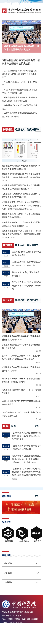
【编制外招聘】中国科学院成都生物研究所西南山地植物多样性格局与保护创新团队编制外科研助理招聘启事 (26, 474)
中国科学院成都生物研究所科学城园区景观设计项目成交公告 (26, 264)
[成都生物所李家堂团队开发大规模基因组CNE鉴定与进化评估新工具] (21, 150)
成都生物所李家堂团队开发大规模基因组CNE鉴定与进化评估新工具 (21, 167)
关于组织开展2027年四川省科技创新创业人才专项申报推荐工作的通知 (26, 285)
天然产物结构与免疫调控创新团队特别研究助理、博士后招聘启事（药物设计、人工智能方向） (26, 459)
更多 (37, 129)
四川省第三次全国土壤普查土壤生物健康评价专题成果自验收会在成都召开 (21, 380)
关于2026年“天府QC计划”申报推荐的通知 (25, 274)
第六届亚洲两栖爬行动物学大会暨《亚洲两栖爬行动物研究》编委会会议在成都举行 (19, 74)
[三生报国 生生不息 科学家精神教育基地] (21, 513)
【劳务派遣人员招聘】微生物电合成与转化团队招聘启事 (26, 447)
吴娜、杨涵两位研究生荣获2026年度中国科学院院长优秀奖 (21, 403)
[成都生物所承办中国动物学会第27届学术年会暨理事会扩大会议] (21, 31)
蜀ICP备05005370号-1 (11, 616)
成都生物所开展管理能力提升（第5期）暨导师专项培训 (21, 391)
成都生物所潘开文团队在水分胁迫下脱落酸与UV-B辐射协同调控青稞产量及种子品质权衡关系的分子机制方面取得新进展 (21, 205)
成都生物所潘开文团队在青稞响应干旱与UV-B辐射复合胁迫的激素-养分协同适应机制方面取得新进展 (21, 234)
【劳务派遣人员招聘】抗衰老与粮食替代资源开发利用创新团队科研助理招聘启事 (26, 436)
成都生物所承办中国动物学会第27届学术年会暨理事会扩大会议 (21, 48)
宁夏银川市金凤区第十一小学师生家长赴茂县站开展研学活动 (21, 346)
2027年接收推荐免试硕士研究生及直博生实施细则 (26, 253)
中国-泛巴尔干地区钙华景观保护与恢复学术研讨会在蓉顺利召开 (21, 414)
